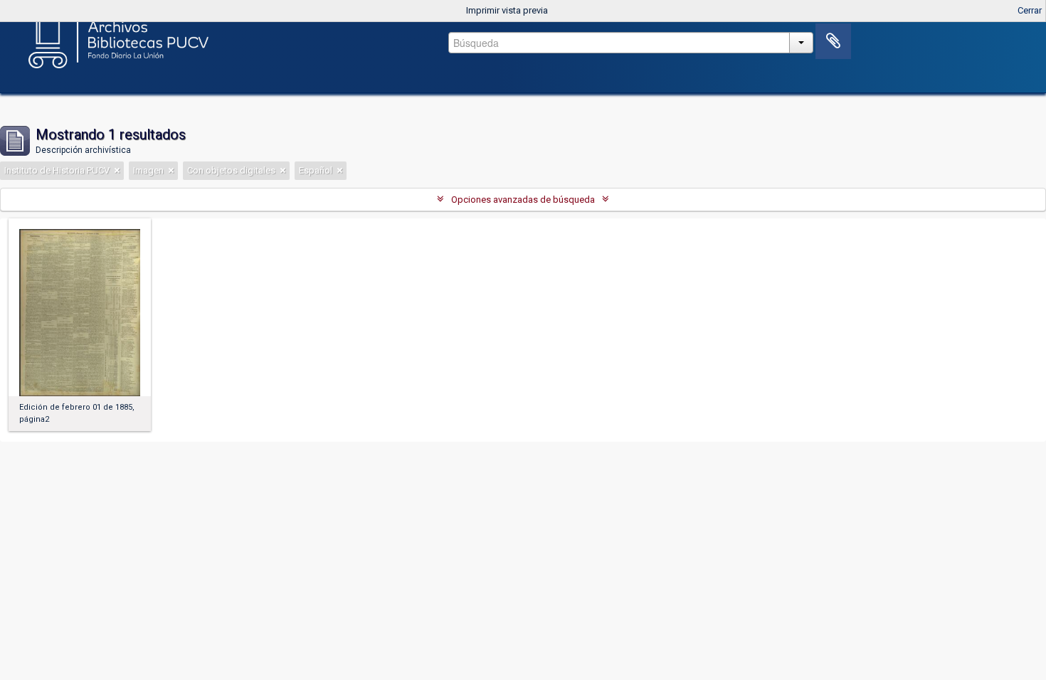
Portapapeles (833, 41)
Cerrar (1030, 10)
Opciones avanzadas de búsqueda (523, 199)
